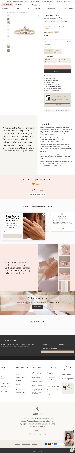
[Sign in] (66, 4)
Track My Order (4, 380)
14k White (56, 32)
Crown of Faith (58, 165)
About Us (18, 372)
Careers (18, 387)
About (71, 8)
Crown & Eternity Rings (51, 9)
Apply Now (46, 28)
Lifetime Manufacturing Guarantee (53, 86)
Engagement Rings (5, 9)
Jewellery (64, 8)
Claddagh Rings (37, 9)
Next (12, 236)
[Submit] (62, 5)
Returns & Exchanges (6, 386)
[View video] (8, 22)
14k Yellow (50, 32)
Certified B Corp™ (20, 377)
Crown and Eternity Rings (21, 12)
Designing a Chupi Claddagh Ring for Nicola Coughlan (37, 381)
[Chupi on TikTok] (35, 434)
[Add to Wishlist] (38, 16)
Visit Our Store (18, 4)
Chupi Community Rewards (20, 383)
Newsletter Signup (20, 389)
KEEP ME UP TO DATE (57, 351)
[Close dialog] (43, 214)
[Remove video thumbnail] (73, 431)
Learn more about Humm (37, 194)
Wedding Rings (17, 9)
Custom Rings (27, 9)
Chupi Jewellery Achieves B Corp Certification (37, 373)
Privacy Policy (17, 444)
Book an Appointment (58, 66)
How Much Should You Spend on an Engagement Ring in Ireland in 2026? (36, 391)
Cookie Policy (34, 444)
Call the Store (52, 383)
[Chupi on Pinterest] (40, 434)
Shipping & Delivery (5, 383)
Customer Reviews (20, 392)
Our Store (18, 374)
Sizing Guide (68, 41)
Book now (37, 306)
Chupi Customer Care (6, 374)
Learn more (57, 104)
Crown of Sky (58, 163)
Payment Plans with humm (5, 377)
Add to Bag (57, 71)
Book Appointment (7, 4)
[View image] (8, 15)
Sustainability (19, 380)
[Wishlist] (69, 4)
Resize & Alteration (5, 389)
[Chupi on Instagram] (30, 434)
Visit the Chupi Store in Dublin (53, 373)
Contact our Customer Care (52, 380)
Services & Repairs (5, 391)
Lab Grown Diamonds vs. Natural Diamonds (37, 377)
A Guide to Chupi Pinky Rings (36, 386)
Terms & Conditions (26, 444)
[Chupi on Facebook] (45, 434)
